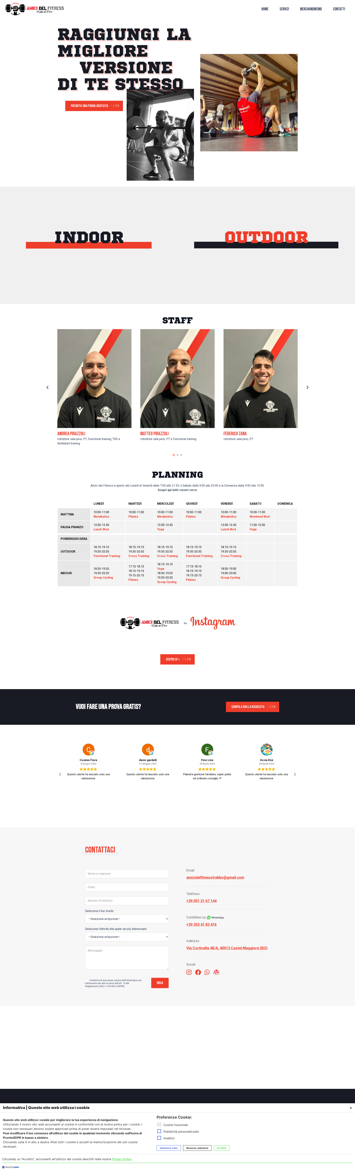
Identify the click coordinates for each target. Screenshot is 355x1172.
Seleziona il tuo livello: (99, 911)
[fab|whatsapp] (207, 972)
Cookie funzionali (175, 1125)
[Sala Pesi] (59, 297)
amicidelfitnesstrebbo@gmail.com (215, 877)
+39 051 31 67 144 (201, 901)
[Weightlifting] (295, 282)
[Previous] (48, 387)
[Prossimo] (307, 387)
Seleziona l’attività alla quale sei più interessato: (116, 929)
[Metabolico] (295, 297)
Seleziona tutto (169, 1147)
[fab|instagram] (189, 972)
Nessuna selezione (197, 1147)
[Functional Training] (236, 282)
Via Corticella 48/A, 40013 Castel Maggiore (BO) (227, 948)
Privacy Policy (122, 1159)
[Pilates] (118, 282)
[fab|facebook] (198, 972)
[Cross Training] (236, 297)
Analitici (169, 1138)
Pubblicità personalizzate (181, 1131)
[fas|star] (216, 972)
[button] (174, 455)
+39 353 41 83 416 (201, 924)
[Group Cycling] (59, 282)
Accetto (221, 1147)
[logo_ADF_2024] (34, 9)
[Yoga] (118, 297)
